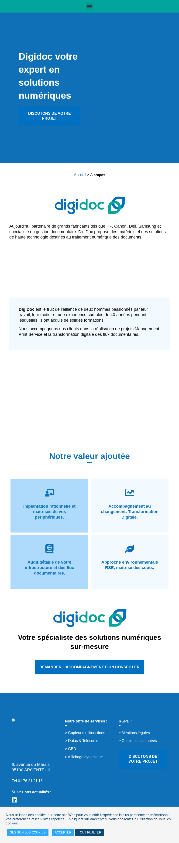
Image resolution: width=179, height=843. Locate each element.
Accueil (80, 175)
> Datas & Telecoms (81, 741)
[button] (89, 6)
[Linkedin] (14, 800)
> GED (70, 749)
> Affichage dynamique (84, 757)
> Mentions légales (134, 733)
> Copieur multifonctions (85, 733)
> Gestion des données (138, 741)
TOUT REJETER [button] (89, 832)
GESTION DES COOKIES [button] (28, 832)
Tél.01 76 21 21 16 (27, 781)
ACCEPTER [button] (63, 832)
